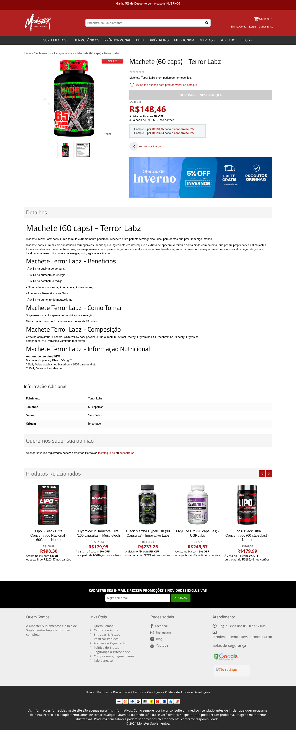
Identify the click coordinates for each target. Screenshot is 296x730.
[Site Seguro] (226, 654)
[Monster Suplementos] (37, 23)
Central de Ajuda (106, 630)
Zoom (107, 133)
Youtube (162, 645)
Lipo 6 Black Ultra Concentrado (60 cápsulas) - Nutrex (247, 535)
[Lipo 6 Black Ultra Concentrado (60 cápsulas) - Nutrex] (247, 504)
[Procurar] (206, 22)
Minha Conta (238, 26)
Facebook (161, 626)
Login (252, 26)
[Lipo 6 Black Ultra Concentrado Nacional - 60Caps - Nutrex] (48, 504)
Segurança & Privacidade (112, 652)
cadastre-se (127, 453)
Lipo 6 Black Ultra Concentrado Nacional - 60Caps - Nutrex (48, 535)
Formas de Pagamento (110, 643)
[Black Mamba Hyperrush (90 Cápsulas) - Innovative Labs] (148, 504)
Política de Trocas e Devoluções (187, 692)
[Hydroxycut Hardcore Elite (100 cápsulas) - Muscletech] (98, 504)
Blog (159, 639)
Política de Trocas (106, 647)
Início (27, 53)
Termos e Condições (147, 692)
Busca (90, 692)
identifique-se (106, 453)
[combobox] (147, 23)
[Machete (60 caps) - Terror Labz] (65, 150)
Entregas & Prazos (107, 634)
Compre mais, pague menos (114, 656)
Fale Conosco (103, 660)
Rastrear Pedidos (106, 639)
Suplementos (42, 53)
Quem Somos (103, 626)
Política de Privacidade (113, 692)
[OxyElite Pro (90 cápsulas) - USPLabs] (197, 504)
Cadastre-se (266, 26)
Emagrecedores (64, 53)
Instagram (163, 632)
